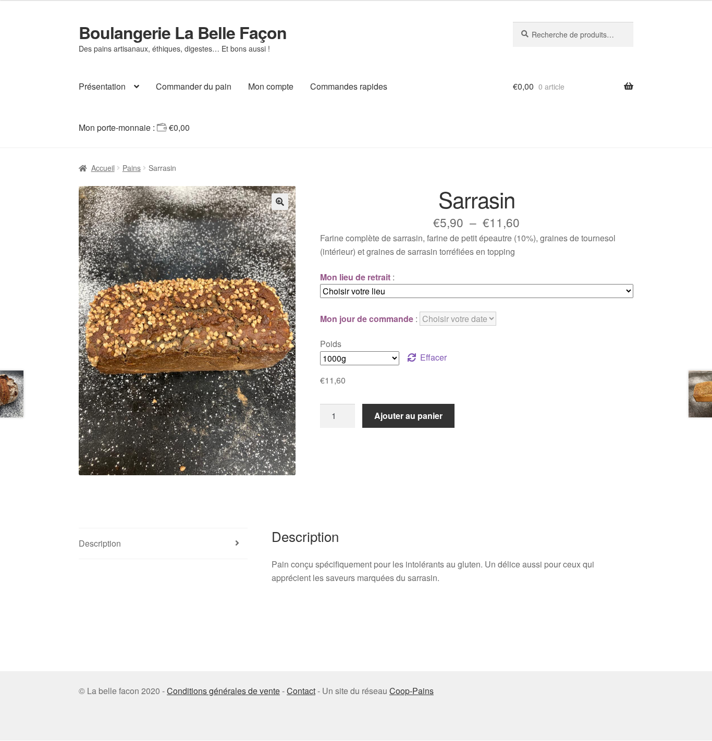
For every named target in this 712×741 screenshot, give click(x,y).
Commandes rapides (348, 86)
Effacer (433, 357)
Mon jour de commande (366, 319)
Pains (131, 168)
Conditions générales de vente (223, 691)
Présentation (102, 86)
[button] (280, 201)
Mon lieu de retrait (355, 277)
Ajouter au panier (408, 416)
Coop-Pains (411, 691)
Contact (301, 691)
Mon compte (270, 86)
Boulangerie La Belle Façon (183, 32)
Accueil (103, 168)
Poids (330, 344)
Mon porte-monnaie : (134, 127)
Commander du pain (193, 86)
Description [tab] (100, 543)
